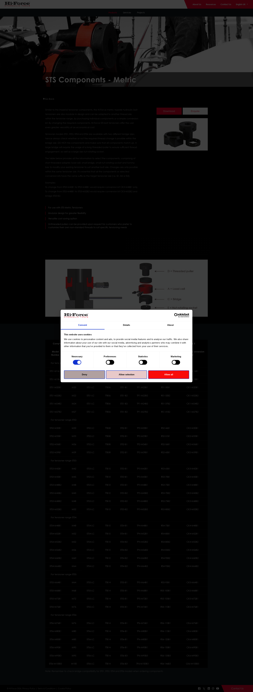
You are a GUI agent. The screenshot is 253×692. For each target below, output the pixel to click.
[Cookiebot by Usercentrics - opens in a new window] (176, 315)
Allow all (168, 374)
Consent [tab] (82, 325)
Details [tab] (126, 325)
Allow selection (126, 374)
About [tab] (170, 325)
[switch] (110, 362)
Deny (84, 374)
